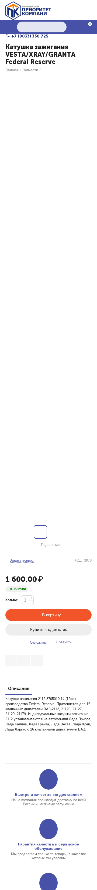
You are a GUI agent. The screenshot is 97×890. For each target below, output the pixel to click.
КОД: (78, 560)
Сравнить (64, 642)
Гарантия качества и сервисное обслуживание (48, 846)
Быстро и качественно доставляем (48, 794)
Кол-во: (11, 600)
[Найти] (61, 27)
